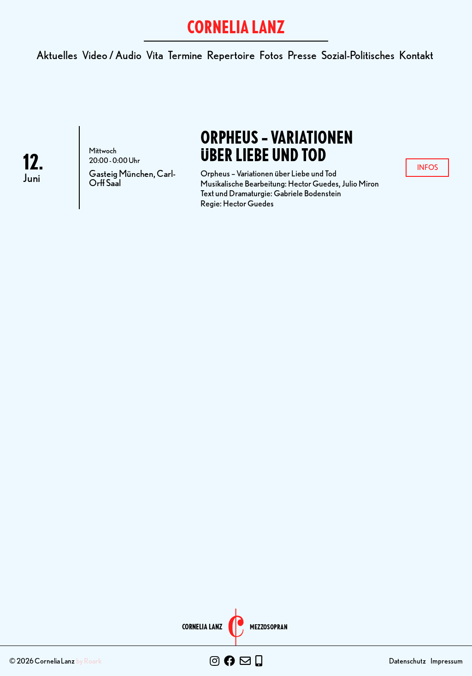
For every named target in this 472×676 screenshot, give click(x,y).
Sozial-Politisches (358, 55)
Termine (185, 55)
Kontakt (416, 55)
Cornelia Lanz (202, 627)
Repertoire (231, 55)
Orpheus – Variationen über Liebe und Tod (277, 146)
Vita (154, 55)
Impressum (447, 661)
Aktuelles (56, 55)
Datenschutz (407, 661)
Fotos (271, 55)
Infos (427, 167)
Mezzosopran (269, 627)
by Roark (89, 661)
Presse (302, 55)
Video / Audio (112, 55)
